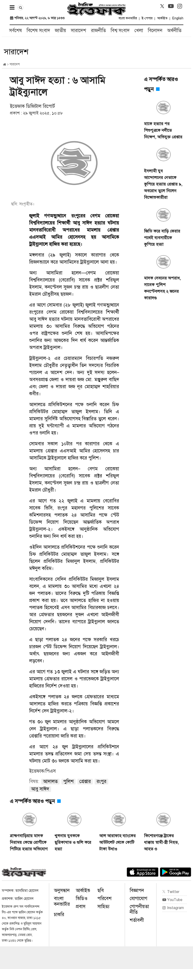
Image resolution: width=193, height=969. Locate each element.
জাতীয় (60, 31)
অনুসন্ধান (62, 890)
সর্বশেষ (15, 31)
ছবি (100, 890)
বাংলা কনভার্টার (128, 18)
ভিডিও (82, 899)
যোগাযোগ (138, 899)
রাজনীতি (98, 31)
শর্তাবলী (137, 920)
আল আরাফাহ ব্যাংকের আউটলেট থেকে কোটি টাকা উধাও (117, 842)
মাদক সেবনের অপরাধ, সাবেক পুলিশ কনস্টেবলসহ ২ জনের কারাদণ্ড (162, 287)
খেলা (138, 31)
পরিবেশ (104, 899)
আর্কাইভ (162, 18)
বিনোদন (155, 31)
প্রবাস (80, 907)
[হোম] (4, 64)
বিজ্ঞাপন (137, 890)
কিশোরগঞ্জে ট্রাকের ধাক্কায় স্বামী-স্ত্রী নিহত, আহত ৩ (161, 842)
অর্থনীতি (174, 31)
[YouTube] (171, 6)
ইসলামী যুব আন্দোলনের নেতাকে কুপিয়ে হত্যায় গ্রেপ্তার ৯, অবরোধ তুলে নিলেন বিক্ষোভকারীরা (163, 184)
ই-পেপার (147, 18)
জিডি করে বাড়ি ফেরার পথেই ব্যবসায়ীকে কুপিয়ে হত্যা (162, 237)
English (177, 18)
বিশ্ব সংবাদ (120, 31)
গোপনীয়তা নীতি (139, 909)
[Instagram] (179, 6)
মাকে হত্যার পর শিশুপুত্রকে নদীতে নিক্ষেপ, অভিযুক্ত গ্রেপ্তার (163, 130)
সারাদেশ (78, 31)
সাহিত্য (103, 907)
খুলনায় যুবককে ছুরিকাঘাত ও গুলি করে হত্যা (73, 842)
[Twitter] (162, 6)
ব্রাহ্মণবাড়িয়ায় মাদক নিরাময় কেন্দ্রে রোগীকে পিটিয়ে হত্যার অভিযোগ (29, 842)
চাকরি (59, 915)
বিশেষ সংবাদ (38, 31)
